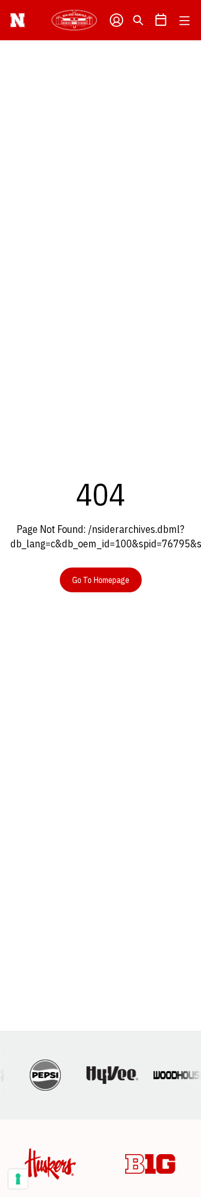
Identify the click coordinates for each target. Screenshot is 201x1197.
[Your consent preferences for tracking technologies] (18, 1179)
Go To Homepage (100, 580)
